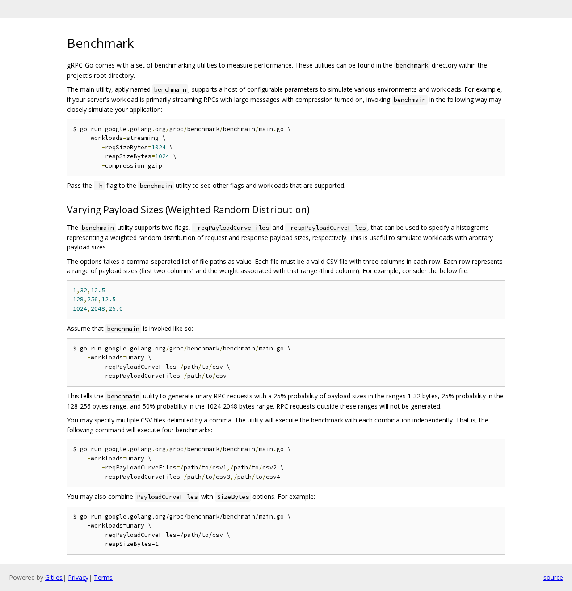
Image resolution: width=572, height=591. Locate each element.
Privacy (78, 577)
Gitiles (54, 577)
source (553, 577)
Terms (103, 577)
